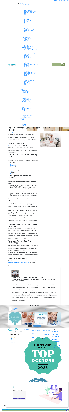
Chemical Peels (27, 81)
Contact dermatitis (13, 167)
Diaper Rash (26, 41)
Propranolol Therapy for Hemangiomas (31, 64)
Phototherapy (26, 63)
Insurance (23, 109)
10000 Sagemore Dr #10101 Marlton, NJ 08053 (36, 332)
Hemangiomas (26, 44)
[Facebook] (10, 344)
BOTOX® (25, 79)
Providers (21, 89)
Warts (25, 36)
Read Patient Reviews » (13, 342)
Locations (24, 125)
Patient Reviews (25, 114)
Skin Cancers (26, 26)
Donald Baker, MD (25, 97)
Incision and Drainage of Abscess (30, 72)
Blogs (23, 107)
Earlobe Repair (27, 71)
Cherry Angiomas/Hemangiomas (30, 11)
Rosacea (25, 33)
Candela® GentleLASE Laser (29, 80)
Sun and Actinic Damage (28, 30)
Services (21, 3)
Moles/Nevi (26, 45)
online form (34, 265)
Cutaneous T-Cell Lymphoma (29, 12)
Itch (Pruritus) (26, 19)
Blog (12, 132)
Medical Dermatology (26, 47)
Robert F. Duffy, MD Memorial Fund (28, 120)
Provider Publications (26, 117)
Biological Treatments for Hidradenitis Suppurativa (33, 50)
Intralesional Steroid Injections (29, 59)
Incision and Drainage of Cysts (29, 73)
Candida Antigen (27, 54)
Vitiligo (25, 35)
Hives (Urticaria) (27, 18)
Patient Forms (24, 111)
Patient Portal (24, 112)
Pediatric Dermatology (26, 37)
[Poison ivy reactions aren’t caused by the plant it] (14, 318)
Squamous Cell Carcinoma (29, 29)
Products (23, 116)
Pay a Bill (60, 0)
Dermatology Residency (26, 108)
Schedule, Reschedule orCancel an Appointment (56, 64)
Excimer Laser (26, 58)
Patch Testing (26, 62)
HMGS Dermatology (25, 262)
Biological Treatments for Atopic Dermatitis (32, 49)
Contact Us (24, 124)
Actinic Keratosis (27, 6)
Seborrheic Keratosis (28, 24)
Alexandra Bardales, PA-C (26, 103)
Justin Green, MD (25, 92)
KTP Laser (26, 84)
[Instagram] (10, 345)
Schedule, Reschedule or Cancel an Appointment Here (31, 123)
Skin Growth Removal (28, 66)
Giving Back (22, 118)
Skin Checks (26, 27)
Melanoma (26, 21)
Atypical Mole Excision (28, 68)
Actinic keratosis (13, 165)
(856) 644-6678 (33, 264)
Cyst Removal (26, 70)
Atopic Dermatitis (27, 38)
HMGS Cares (24, 119)
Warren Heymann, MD (26, 90)
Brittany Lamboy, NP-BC (26, 102)
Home (9, 132)
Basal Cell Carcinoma (28, 10)
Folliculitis (26, 14)
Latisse (25, 85)
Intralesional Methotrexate (29, 61)
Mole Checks (26, 23)
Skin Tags (26, 28)
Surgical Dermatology (26, 67)
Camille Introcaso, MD (26, 94)
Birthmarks (26, 40)
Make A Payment (25, 110)
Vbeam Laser (26, 88)
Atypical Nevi (26, 39)
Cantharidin (26, 55)
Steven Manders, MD (25, 91)
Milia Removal (26, 75)
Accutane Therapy (27, 48)
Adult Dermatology (25, 4)
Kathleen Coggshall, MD (26, 99)
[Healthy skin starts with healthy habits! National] (54, 318)
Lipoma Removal (27, 74)
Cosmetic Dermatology (26, 77)
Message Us (56, 0)
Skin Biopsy (26, 65)
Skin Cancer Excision (28, 76)
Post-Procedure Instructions (27, 115)
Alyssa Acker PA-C (25, 105)
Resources (21, 106)
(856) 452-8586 (66, 0)
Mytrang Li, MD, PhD (25, 98)
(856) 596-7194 (37, 339)
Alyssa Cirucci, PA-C (25, 100)
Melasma (26, 22)
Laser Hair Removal (27, 83)
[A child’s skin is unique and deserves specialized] (28, 318)
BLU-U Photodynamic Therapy (29, 53)
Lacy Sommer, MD (25, 93)
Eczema (25, 13)
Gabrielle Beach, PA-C (26, 101)
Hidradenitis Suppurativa (28, 15)
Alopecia (26, 9)
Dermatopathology (27, 57)
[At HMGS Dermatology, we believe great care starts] (41, 318)
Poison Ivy (26, 31)
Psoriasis (26, 32)
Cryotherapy (26, 56)
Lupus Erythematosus (28, 20)
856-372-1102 (57, 345)
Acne (25, 5)
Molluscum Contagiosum (28, 46)
